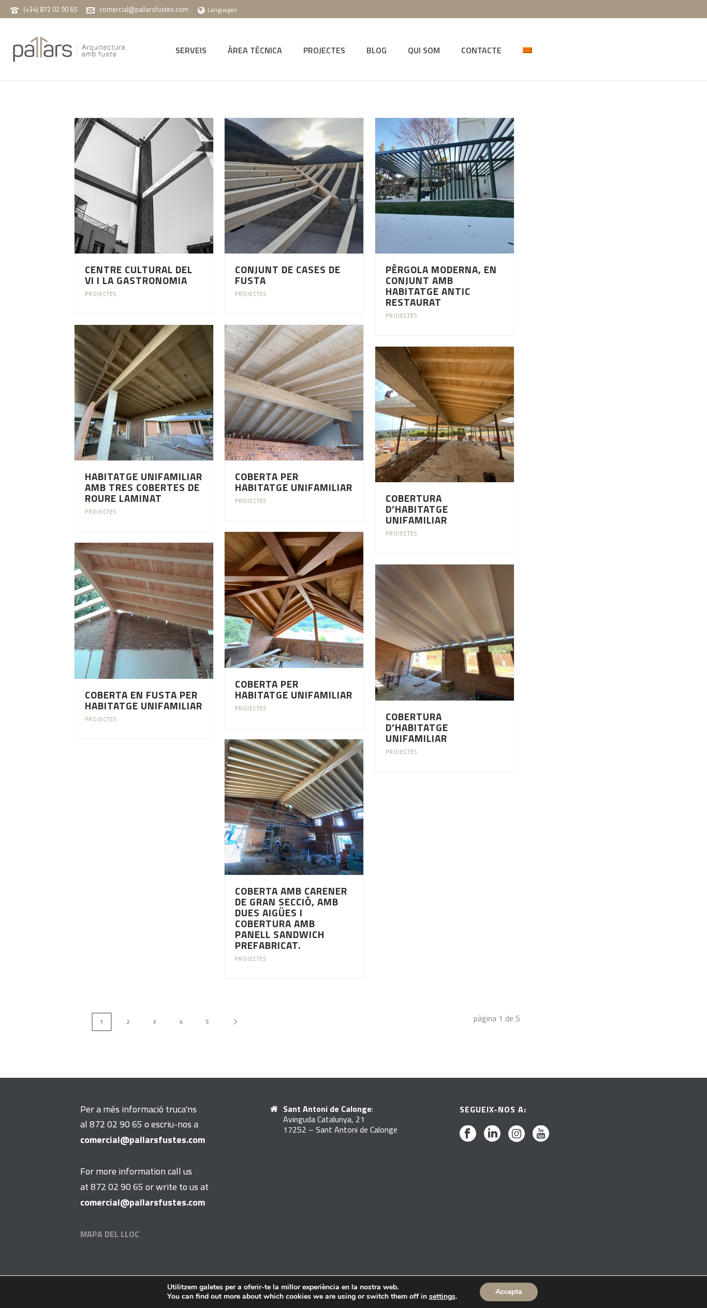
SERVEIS (191, 50)
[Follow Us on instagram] (516, 1134)
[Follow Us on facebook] (468, 1134)
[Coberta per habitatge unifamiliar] (313, 392)
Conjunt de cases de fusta (288, 275)
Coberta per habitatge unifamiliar (293, 482)
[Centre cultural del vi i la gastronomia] (163, 185)
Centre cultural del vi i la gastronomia (139, 275)
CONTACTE (481, 50)
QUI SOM (424, 50)
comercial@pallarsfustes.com (143, 9)
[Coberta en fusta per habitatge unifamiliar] (163, 610)
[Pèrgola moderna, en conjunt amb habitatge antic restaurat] (463, 185)
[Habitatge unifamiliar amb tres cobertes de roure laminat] (163, 392)
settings (442, 1296)
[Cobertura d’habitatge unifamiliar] (463, 414)
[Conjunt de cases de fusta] (313, 185)
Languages (222, 9)
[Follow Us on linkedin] (492, 1134)
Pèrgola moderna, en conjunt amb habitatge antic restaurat (441, 285)
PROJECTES (324, 50)
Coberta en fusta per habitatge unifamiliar (143, 700)
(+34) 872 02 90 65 (50, 9)
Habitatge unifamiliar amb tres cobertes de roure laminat (143, 487)
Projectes (100, 294)
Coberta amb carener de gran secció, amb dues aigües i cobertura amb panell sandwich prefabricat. (291, 918)
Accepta (508, 1292)
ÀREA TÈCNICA (255, 50)
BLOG (376, 50)
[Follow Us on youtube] (541, 1134)
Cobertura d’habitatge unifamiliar (417, 508)
